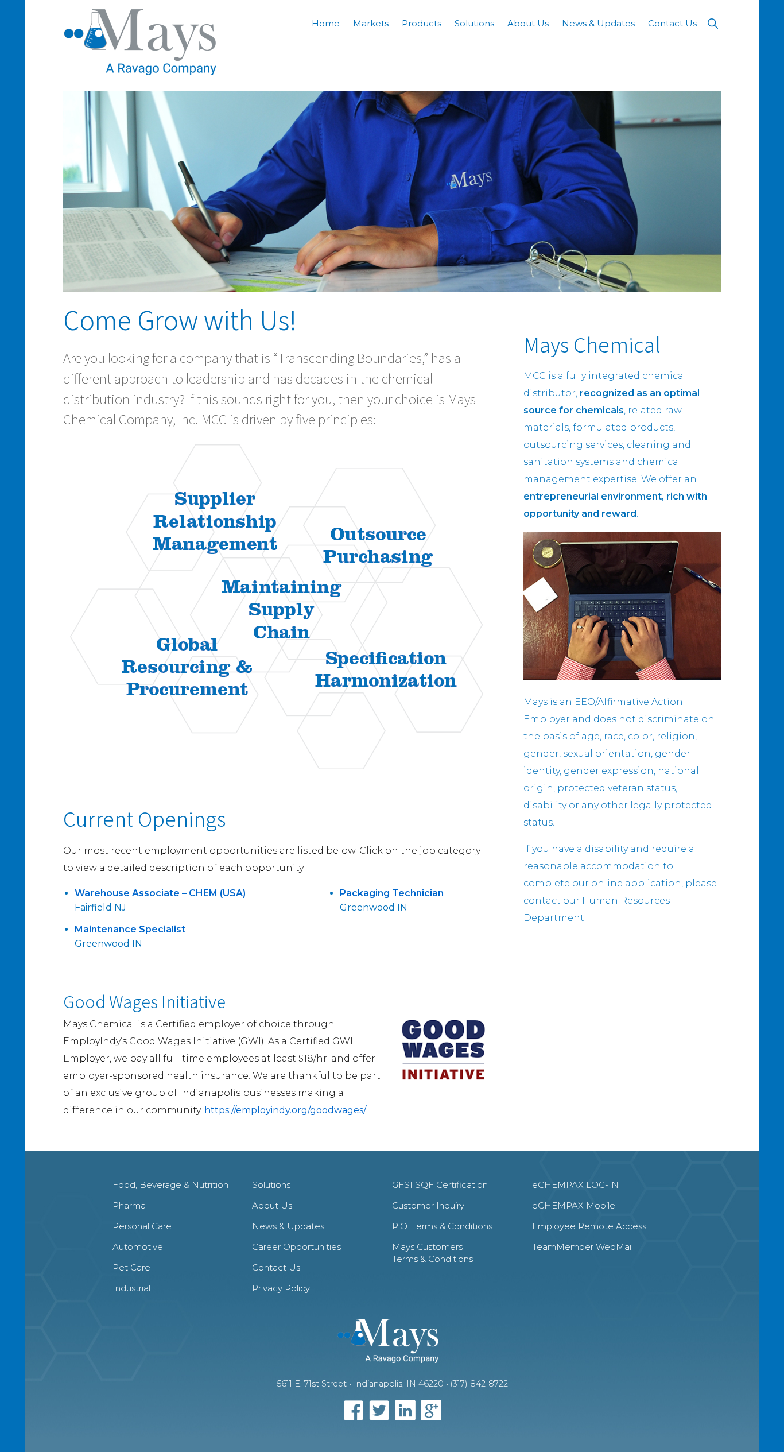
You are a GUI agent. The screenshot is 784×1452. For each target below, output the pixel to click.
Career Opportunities (296, 1246)
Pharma (129, 1205)
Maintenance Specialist (130, 929)
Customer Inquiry (428, 1205)
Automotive (137, 1246)
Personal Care (142, 1226)
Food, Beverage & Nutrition (170, 1184)
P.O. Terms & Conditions (442, 1226)
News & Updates (288, 1226)
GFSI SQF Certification (440, 1184)
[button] (712, 23)
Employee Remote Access (589, 1226)
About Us (272, 1205)
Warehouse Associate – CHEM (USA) (160, 893)
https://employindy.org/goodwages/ (285, 1110)
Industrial (131, 1288)
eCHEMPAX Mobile (573, 1205)
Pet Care (131, 1267)
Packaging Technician (392, 893)
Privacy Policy (281, 1288)
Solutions (271, 1184)
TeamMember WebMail (582, 1246)
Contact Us (276, 1267)
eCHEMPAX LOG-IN (575, 1184)
